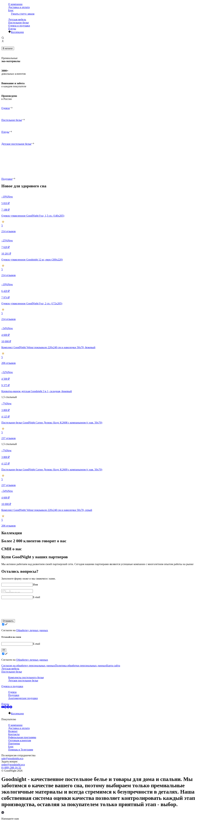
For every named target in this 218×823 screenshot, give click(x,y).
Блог (11, 10)
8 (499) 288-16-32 (11, 767)
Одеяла (12, 692)
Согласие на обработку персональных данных (28, 665)
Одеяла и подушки (19, 25)
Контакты (14, 734)
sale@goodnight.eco (12, 758)
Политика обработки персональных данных (80, 665)
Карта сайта (113, 665)
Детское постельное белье (23, 680)
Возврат (13, 731)
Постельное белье (18, 22)
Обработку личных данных (32, 630)
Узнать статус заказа (22, 13)
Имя (35, 584)
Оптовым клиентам (19, 740)
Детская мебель (17, 19)
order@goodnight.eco (13, 764)
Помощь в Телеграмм (20, 749)
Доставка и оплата (19, 7)
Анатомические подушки (23, 698)
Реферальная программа (22, 737)
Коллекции (17, 32)
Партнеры (14, 743)
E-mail (36, 597)
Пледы (12, 28)
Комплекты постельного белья (26, 677)
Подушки (13, 695)
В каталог (8, 48)
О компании (15, 4)
